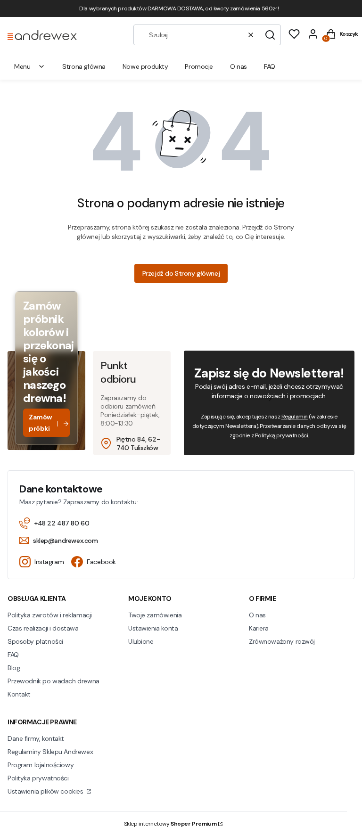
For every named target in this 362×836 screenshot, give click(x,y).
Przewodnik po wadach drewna (53, 681)
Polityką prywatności (281, 435)
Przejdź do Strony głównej (181, 273)
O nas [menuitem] (238, 66)
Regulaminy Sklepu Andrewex (50, 751)
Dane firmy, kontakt (36, 738)
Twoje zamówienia (154, 615)
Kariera (259, 628)
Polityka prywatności (38, 778)
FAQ (13, 654)
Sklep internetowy (170, 824)
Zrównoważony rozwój (282, 641)
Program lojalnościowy (41, 765)
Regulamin (294, 416)
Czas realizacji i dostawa (43, 628)
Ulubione (141, 641)
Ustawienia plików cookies (46, 791)
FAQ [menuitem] (269, 66)
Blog (14, 668)
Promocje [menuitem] (199, 66)
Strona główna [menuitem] (84, 66)
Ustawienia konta (153, 628)
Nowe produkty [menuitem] (145, 66)
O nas (257, 615)
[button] (270, 35)
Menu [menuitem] (22, 66)
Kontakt (19, 694)
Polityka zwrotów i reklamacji (50, 615)
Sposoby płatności (35, 641)
